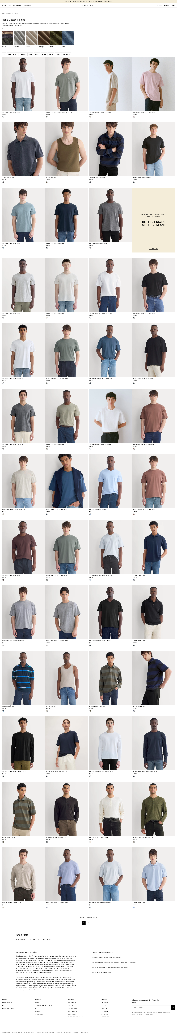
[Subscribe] (173, 1007)
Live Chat (71, 1005)
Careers (37, 1011)
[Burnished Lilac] (134, 117)
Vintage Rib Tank (51, 177)
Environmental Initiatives (43, 1005)
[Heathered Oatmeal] (90, 117)
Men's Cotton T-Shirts (12, 13)
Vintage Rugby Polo (139, 706)
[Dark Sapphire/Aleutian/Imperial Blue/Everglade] (3, 711)
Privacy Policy (143, 1014)
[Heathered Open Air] (134, 907)
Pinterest (105, 1011)
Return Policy (72, 1008)
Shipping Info (72, 1011)
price (58, 54)
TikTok (104, 1005)
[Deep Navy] (47, 248)
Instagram (105, 1002)
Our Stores (105, 1017)
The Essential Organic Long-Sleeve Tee (14, 772)
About (37, 1002)
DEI (36, 1008)
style (44, 54)
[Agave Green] (47, 117)
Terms (151, 1014)
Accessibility (39, 1014)
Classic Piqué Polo (8, 177)
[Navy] (134, 580)
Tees (43, 940)
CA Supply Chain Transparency (45, 1032)
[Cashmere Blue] (90, 514)
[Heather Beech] (134, 842)
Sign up (4, 1005)
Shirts (49, 940)
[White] (3, 117)
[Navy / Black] (90, 182)
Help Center (72, 1002)
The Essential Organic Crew (11, 112)
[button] (173, 5)
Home (3, 13)
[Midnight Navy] (90, 383)
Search (159, 5)
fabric (51, 54)
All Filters (66, 54)
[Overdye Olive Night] (90, 711)
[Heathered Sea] (3, 248)
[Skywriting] (90, 580)
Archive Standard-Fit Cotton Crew (144, 112)
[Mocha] (134, 449)
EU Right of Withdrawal (76, 1017)
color (37, 54)
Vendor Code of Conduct (63, 1032)
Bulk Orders (72, 1014)
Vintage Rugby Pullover (97, 177)
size (30, 54)
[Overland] (47, 449)
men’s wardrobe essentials (52, 986)
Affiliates (105, 1014)
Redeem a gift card (8, 1008)
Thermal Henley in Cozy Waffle (56, 837)
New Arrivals (20, 940)
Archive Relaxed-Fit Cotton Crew (100, 112)
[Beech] (47, 182)
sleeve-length (12, 54)
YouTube (104, 1008)
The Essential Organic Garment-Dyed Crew (59, 112)
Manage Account (7, 1002)
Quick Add (22, 107)
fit (4, 54)
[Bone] (90, 842)
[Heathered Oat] (47, 318)
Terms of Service (17, 1032)
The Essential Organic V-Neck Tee (13, 378)
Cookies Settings (29, 1032)
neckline (23, 54)
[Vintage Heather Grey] (3, 645)
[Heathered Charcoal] (90, 248)
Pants (29, 940)
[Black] (134, 182)
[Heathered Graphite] (3, 182)
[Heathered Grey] (3, 318)
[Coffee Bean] (3, 580)
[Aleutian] (47, 907)
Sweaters (36, 940)
